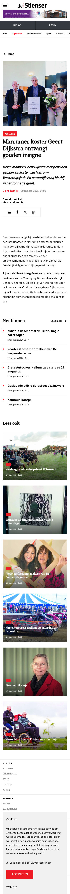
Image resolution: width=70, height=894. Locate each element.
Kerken (6, 790)
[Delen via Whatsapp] (34, 212)
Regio (52, 25)
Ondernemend (34, 33)
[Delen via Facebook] (17, 212)
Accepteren (20, 874)
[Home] (35, 5)
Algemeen (17, 33)
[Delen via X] (25, 212)
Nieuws (17, 25)
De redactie (10, 190)
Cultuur (59, 33)
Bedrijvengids (10, 808)
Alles (5, 33)
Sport (48, 33)
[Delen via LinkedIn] (10, 212)
